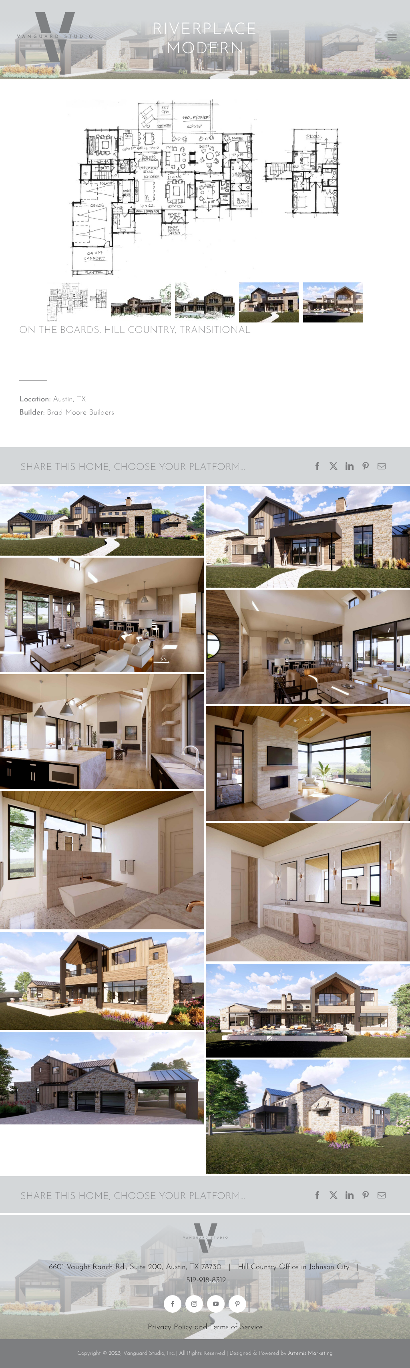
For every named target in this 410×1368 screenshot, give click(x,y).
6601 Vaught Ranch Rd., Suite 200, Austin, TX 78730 (135, 1267)
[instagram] (194, 1304)
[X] (334, 467)
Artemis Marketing (310, 1353)
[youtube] (216, 1304)
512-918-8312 (206, 1280)
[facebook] (172, 1304)
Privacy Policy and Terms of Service (205, 1327)
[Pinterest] (366, 467)
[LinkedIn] (350, 467)
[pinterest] (237, 1304)
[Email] (382, 467)
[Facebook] (318, 467)
